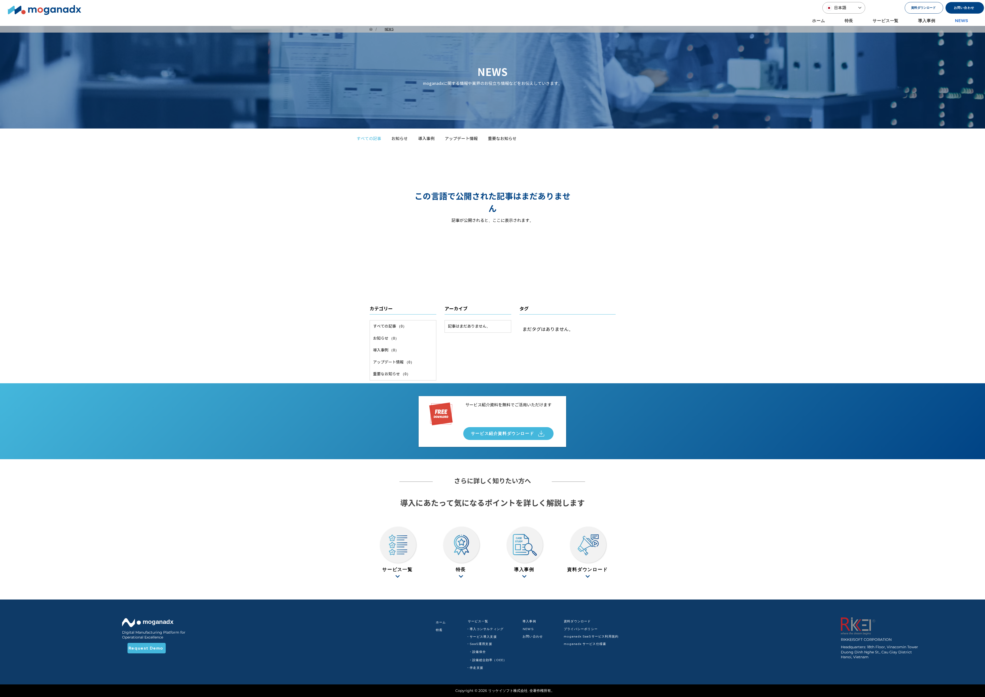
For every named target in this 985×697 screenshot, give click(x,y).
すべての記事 (369, 138)
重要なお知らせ (502, 138)
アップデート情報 (461, 138)
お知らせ (399, 138)
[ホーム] (370, 29)
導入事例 (426, 138)
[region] (397, 552)
